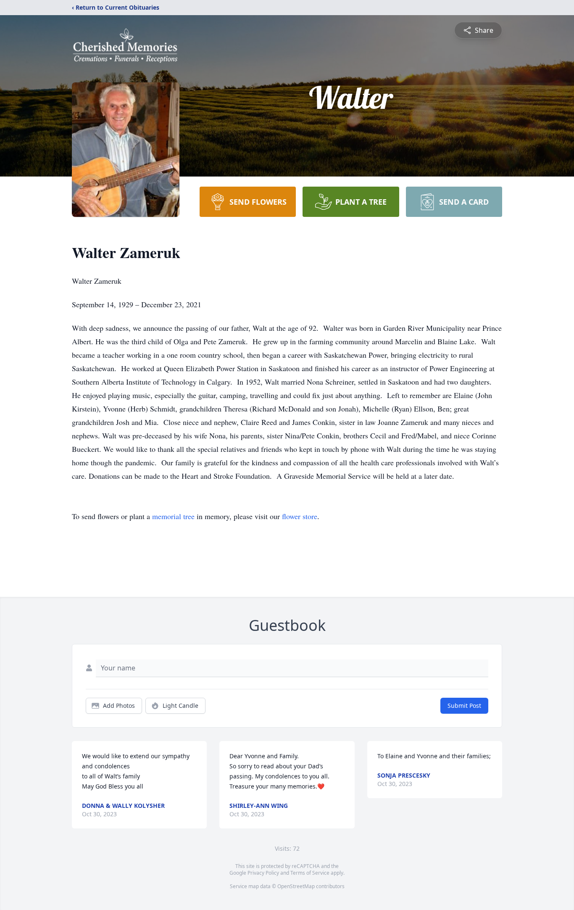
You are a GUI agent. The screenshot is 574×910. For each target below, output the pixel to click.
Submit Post (464, 706)
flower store (299, 516)
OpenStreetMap (296, 886)
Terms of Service (309, 872)
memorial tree (173, 516)
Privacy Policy (263, 872)
